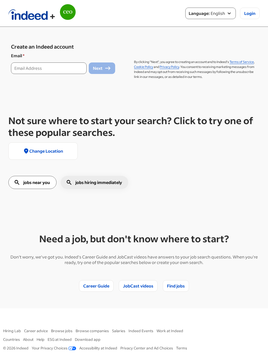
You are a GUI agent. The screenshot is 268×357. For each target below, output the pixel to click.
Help (40, 339)
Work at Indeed (170, 330)
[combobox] (210, 13)
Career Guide (96, 286)
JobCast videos (138, 286)
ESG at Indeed (60, 339)
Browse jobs (61, 330)
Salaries (118, 330)
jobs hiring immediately (98, 182)
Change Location (46, 151)
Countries (11, 339)
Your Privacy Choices (50, 348)
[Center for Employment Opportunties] (68, 16)
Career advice (36, 330)
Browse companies (92, 330)
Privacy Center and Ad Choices (146, 348)
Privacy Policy (169, 67)
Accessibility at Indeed (98, 348)
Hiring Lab (12, 330)
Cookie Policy (143, 67)
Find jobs (176, 286)
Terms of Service (242, 62)
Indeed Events (141, 330)
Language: (199, 13)
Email (17, 55)
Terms (181, 348)
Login (249, 13)
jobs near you (36, 182)
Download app (87, 339)
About (28, 339)
